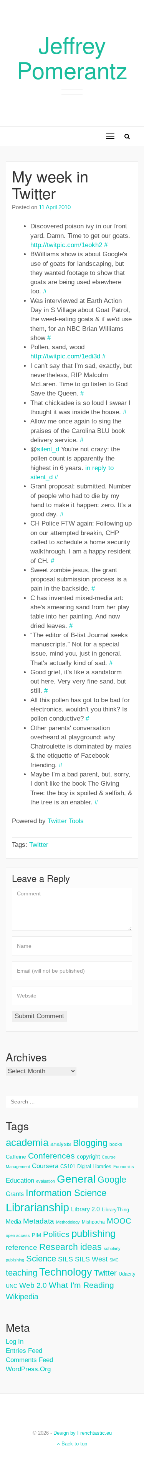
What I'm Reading (81, 1285)
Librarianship (37, 1207)
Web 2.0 (33, 1285)
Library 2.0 (85, 1209)
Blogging (90, 1143)
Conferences (51, 1155)
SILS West (91, 1259)
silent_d (48, 449)
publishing (93, 1233)
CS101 (67, 1166)
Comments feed (29, 1360)
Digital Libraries (94, 1166)
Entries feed (24, 1350)
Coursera (45, 1166)
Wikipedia (22, 1296)
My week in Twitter (50, 184)
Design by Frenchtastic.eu (82, 1433)
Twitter (38, 844)
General (76, 1179)
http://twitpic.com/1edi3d (65, 356)
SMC (114, 1260)
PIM (36, 1235)
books (115, 1144)
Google (112, 1180)
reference (21, 1247)
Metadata (38, 1221)
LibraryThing (115, 1209)
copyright (88, 1156)
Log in (14, 1341)
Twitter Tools (66, 821)
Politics (56, 1234)
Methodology (68, 1222)
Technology (65, 1272)
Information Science (66, 1193)
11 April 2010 (55, 207)
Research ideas (70, 1247)
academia (27, 1142)
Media (13, 1221)
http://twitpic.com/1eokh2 (66, 245)
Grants (15, 1194)
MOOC (119, 1221)
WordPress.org (28, 1369)
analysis (60, 1144)
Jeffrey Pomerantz (72, 57)
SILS (65, 1259)
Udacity (127, 1274)
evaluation (45, 1181)
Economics (123, 1166)
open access (18, 1235)
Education (20, 1180)
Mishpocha (93, 1222)
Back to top (73, 1444)
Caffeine (16, 1157)
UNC (11, 1286)
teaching (21, 1272)
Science (41, 1258)
